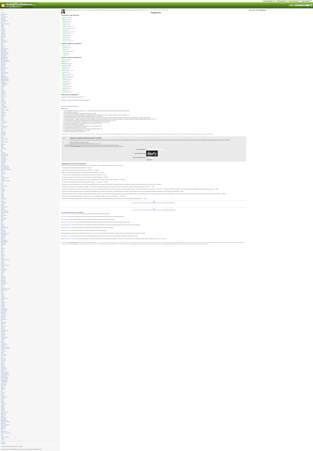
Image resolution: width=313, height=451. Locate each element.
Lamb (2, 191)
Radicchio (3, 302)
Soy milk (3, 358)
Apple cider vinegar (5, 23)
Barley (2, 39)
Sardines (3, 329)
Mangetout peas (4, 212)
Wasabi (2, 410)
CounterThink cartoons (66, 213)
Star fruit (3, 366)
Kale (2, 183)
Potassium (67, 88)
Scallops (3, 333)
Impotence (67, 21)
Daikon (2, 137)
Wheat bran (3, 417)
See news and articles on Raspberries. (70, 106)
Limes (2, 200)
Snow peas (3, 351)
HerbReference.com (65, 230)
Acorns (2, 12)
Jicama (2, 182)
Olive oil (3, 254)
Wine (2, 430)
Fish (2, 151)
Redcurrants (3, 316)
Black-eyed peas (4, 60)
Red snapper (4, 313)
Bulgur (2, 75)
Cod (2, 123)
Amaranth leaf (4, 21)
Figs (2, 150)
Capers (2, 86)
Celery (2, 94)
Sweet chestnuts (4, 378)
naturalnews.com (64, 216)
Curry (2, 136)
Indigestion (67, 35)
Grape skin (3, 161)
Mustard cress (4, 240)
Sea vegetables (4, 337)
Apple (2, 22)
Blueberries (3, 64)
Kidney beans (4, 186)
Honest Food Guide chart (68, 222)
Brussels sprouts (4, 72)
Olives (2, 255)
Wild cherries (4, 426)
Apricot (2, 26)
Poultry (2, 294)
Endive (2, 147)
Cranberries (3, 132)
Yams (2, 435)
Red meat (3, 312)
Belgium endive (4, 48)
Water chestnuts (4, 412)
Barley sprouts (4, 41)
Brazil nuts (3, 66)
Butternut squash (4, 79)
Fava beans (3, 148)
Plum (2, 286)
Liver (66, 45)
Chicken (3, 104)
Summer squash (4, 373)
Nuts (2, 247)
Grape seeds (4, 159)
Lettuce (2, 197)
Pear (2, 273)
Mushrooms (3, 236)
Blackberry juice (4, 57)
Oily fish (2, 251)
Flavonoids (67, 59)
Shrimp (2, 349)
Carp (2, 89)
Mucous (67, 24)
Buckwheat (3, 73)
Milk (2, 220)
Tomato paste (4, 396)
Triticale (2, 398)
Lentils (2, 195)
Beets (2, 47)
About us (3, 442)
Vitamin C (67, 70)
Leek (2, 193)
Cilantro (2, 114)
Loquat (2, 204)
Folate (66, 90)
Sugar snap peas (5, 372)
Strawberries (4, 367)
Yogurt (2, 438)
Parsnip (2, 266)
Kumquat (3, 190)
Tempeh (3, 392)
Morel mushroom (4, 227)
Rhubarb (3, 317)
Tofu (2, 394)
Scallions (3, 331)
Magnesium (67, 86)
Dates (2, 140)
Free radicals (68, 17)
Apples (2, 25)
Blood (66, 54)
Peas (2, 274)
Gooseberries (4, 158)
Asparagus (3, 33)
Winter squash (4, 431)
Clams (2, 116)
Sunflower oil (4, 376)
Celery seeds (4, 96)
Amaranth (3, 19)
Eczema (67, 33)
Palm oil (3, 262)
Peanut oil (3, 270)
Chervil (2, 100)
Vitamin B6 (67, 74)
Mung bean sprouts (5, 233)
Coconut (3, 121)
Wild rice (3, 427)
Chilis (2, 108)
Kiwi (2, 187)
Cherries (3, 98)
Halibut (2, 172)
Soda (2, 352)
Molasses (3, 226)
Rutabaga (3, 323)
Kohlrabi (3, 188)
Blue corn (3, 62)
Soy (2, 356)
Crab (2, 130)
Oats (2, 250)
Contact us (3, 443)
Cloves (2, 118)
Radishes (3, 305)
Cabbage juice (4, 83)
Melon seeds (4, 218)
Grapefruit (3, 162)
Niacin (66, 68)
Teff (2, 391)
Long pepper (4, 202)
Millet (2, 222)
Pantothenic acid (69, 76)
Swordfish (3, 385)
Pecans (2, 276)
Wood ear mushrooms (6, 433)
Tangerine (3, 388)
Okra (2, 252)
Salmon (2, 327)
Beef (2, 44)
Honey (2, 176)
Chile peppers (4, 107)
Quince (2, 299)
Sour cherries (4, 355)
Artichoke (3, 30)
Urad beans (3, 403)
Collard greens (4, 126)
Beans (2, 43)
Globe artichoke (4, 155)
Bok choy (3, 65)
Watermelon (3, 415)
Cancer (66, 19)
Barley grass (4, 40)
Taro (2, 390)
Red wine (3, 315)
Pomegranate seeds (5, 288)
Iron (66, 85)
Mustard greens (4, 241)
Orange (2, 258)
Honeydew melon (5, 177)
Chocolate (3, 112)
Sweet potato (4, 380)
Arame (2, 28)
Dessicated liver (4, 141)
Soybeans (3, 360)
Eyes (66, 49)
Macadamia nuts (4, 207)
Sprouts (2, 365)
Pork (2, 291)
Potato (2, 292)
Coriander (3, 127)
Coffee (2, 125)
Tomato (2, 395)
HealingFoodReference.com (67, 224)
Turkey (2, 401)
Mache (2, 208)
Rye (2, 324)
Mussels (3, 237)
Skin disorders (68, 41)
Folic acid (67, 67)
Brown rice (3, 71)
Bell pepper (3, 50)
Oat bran (3, 248)
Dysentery (67, 23)
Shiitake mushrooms (5, 348)
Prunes (2, 295)
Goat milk (3, 157)
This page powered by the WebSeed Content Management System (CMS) (148, 202)
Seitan (2, 341)
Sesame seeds (4, 344)
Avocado (3, 35)
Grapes (2, 164)
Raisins (2, 306)
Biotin (66, 81)
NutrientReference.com (66, 236)
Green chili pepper (5, 168)
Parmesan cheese (5, 265)
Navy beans (3, 243)
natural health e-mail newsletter (72, 238)
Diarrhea (67, 39)
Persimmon (3, 277)
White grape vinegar (5, 421)
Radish (2, 304)
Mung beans (4, 234)
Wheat (2, 416)
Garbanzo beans (4, 154)
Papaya (2, 263)
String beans (4, 369)
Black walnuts (4, 54)
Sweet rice (3, 383)
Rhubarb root (4, 319)
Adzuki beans (4, 14)
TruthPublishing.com (157, 10)
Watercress (3, 413)
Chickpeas (3, 105)
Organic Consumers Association (116, 165)
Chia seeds (3, 103)
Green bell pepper (5, 166)
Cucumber (3, 133)
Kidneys (67, 47)
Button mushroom (5, 80)
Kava (2, 184)
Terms (101, 242)
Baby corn (3, 36)
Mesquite (3, 219)
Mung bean (3, 231)
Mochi (2, 225)
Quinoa (2, 301)
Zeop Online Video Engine (161, 238)
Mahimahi (3, 209)
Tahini (2, 387)
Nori (2, 245)
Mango (2, 213)
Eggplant (3, 144)
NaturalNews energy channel (92, 233)
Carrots (2, 90)
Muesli (2, 229)
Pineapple (3, 280)
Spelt (2, 362)
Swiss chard (3, 384)
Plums (2, 287)
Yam (2, 434)
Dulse (2, 143)
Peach (2, 268)
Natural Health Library (68, 227)
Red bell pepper (4, 309)
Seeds (2, 340)
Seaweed (3, 338)
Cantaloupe (3, 84)
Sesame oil (3, 342)
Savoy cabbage (4, 330)
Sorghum (3, 354)
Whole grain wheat (5, 424)
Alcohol (2, 15)
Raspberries (3, 308)
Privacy (98, 242)
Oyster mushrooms (5, 259)
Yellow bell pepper (5, 437)
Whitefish (3, 423)
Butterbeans (3, 76)
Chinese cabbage (5, 109)
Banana (2, 37)
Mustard (3, 238)
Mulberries (3, 230)
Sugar (2, 370)
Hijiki (2, 175)
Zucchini (3, 439)
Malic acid (67, 79)
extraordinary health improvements (209, 140)
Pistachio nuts (4, 283)
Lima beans (3, 198)
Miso (2, 223)
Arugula (2, 32)
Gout (66, 30)
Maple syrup (3, 215)
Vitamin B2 (67, 65)
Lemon (2, 194)
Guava (2, 170)
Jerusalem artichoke (5, 180)
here (161, 243)
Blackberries (4, 55)
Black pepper (4, 51)
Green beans (4, 165)
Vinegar (2, 406)
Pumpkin (3, 297)
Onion (2, 256)
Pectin (66, 72)
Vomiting (67, 37)
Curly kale (3, 134)
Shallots (3, 345)
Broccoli (3, 69)
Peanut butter (4, 269)
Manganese (68, 77)
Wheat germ (3, 419)
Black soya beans (5, 53)
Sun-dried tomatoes (5, 374)
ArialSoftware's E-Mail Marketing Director (126, 238)
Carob (2, 87)
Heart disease (68, 26)
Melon (2, 216)
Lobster (2, 201)
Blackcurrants (4, 58)
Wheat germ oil (4, 420)
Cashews (3, 91)
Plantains (3, 284)
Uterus (66, 53)
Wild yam (3, 428)
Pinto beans (3, 281)
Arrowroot (3, 29)
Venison (3, 405)
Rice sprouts (4, 322)
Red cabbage (4, 311)
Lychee (2, 205)
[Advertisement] (188, 38)
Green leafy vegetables (6, 169)
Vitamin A (67, 83)
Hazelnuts (3, 173)
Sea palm (3, 334)
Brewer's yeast (4, 68)
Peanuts (3, 272)
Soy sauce (3, 359)
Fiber (66, 61)
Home (2, 10)
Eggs (2, 145)
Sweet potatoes (4, 381)
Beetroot (3, 46)
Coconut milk (4, 122)
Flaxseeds (3, 152)
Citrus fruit (3, 115)
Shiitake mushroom (5, 347)
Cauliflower (3, 93)
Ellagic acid (67, 63)
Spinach (3, 363)
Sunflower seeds (4, 377)
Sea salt (3, 335)
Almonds (3, 18)
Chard (2, 97)
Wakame (3, 408)
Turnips (2, 402)
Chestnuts (3, 101)
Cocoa (2, 119)
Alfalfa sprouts (4, 17)
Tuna (2, 399)
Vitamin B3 (67, 92)
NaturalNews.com (147, 10)
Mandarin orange (5, 211)
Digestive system (69, 51)
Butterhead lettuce (5, 78)
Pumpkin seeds (4, 298)
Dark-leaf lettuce (4, 139)
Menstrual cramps (69, 32)
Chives (2, 111)
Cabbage (3, 82)
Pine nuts (3, 279)
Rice (2, 320)
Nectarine (3, 244)
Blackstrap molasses (5, 61)
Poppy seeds (4, 290)
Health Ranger (81, 10)
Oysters (2, 261)
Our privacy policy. (97, 143)
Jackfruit (3, 179)
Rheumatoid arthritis (69, 28)
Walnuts (3, 409)
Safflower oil (3, 326)
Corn (2, 129)
